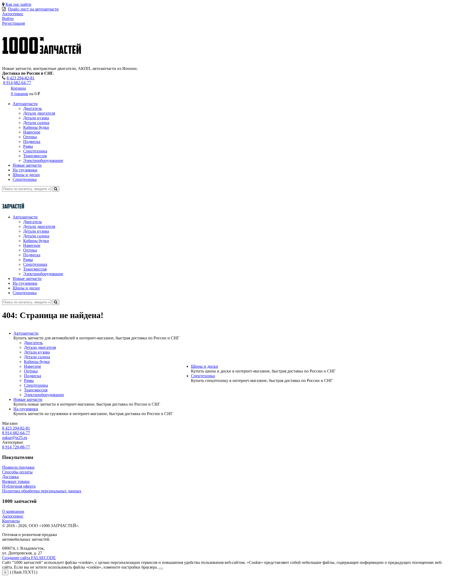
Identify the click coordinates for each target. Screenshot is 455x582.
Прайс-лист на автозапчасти (33, 9)
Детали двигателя (39, 113)
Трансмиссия (35, 156)
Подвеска (31, 141)
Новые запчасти (27, 165)
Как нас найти (18, 4)
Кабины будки (36, 127)
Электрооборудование (43, 160)
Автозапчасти (25, 103)
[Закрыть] (161, 568)
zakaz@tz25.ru (14, 437)
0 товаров (19, 93)
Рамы (28, 146)
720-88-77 (16, 447)
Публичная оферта (19, 486)
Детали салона (36, 122)
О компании (13, 511)
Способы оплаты (17, 472)
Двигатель (32, 108)
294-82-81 (20, 78)
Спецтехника (35, 151)
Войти (8, 18)
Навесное (31, 132)
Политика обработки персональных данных (41, 491)
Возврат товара (15, 481)
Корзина (18, 88)
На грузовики (25, 170)
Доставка (10, 476)
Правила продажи (18, 467)
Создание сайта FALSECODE (29, 557)
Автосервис (12, 516)
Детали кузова (36, 118)
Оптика (30, 137)
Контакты (11, 521)
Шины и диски (26, 174)
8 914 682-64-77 (17, 82)
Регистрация (13, 23)
